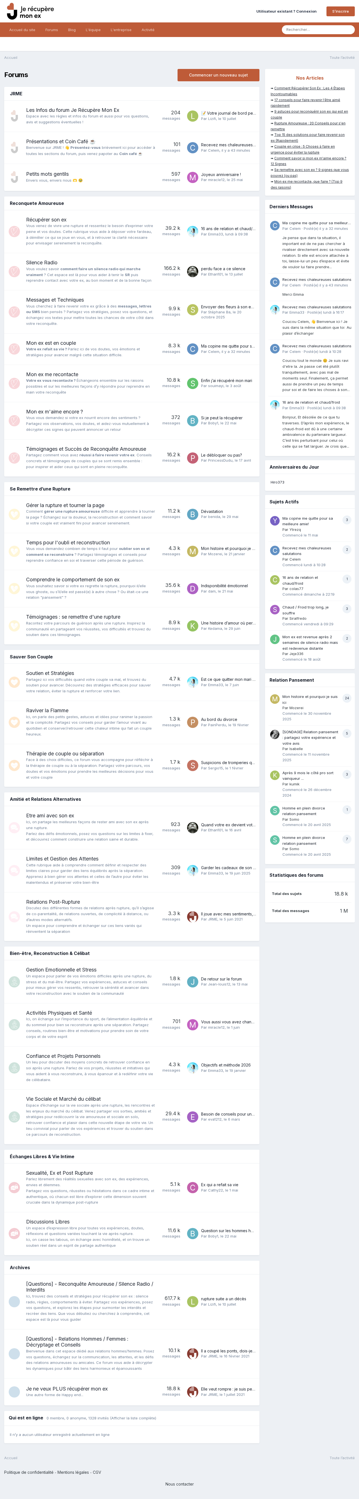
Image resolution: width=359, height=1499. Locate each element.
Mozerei (215, 554)
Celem (213, 150)
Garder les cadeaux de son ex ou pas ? (238, 867)
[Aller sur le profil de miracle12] (192, 177)
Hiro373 (277, 482)
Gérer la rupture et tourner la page (65, 505)
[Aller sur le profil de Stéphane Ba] (192, 309)
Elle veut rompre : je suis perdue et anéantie (242, 1389)
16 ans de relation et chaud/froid (231, 228)
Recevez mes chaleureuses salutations (237, 144)
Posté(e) (326, 228)
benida (214, 516)
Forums (51, 29)
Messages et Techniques (55, 300)
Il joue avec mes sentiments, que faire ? (237, 914)
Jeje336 (296, 653)
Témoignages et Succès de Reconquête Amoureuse (86, 449)
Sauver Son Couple (31, 657)
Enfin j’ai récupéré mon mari (226, 380)
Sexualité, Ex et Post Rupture (59, 1173)
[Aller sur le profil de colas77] (275, 580)
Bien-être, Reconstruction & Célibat (50, 953)
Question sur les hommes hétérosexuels (238, 1230)
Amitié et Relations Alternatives (45, 799)
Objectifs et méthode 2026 (226, 1065)
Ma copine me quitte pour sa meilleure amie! (242, 346)
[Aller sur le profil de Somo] (275, 810)
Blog (72, 29)
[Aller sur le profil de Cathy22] (192, 1187)
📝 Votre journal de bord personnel (234, 113)
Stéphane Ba (219, 312)
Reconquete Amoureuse (37, 203)
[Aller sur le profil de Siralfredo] (275, 609)
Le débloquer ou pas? (221, 455)
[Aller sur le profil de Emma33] (192, 231)
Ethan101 (215, 274)
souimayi (216, 385)
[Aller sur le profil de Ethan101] (192, 271)
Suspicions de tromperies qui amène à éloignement (248, 762)
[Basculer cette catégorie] (251, 94)
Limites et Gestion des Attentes (62, 859)
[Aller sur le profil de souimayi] (192, 383)
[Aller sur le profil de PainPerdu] (192, 722)
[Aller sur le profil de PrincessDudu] (192, 458)
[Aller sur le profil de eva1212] (192, 1117)
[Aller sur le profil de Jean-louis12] (192, 981)
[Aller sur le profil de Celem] (192, 147)
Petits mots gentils (47, 174)
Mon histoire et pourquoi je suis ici (232, 548)
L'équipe (93, 29)
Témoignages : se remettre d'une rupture (73, 617)
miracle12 (216, 179)
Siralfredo (298, 618)
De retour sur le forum (221, 979)
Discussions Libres (48, 1222)
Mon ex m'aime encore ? (54, 412)
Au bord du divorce (219, 719)
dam (212, 591)
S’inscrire (340, 11)
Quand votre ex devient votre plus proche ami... (245, 824)
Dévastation (212, 511)
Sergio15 (215, 768)
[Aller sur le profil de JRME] (192, 916)
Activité (148, 29)
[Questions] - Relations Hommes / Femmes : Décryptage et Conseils (77, 1342)
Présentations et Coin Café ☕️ (61, 141)
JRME (16, 93)
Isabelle (296, 748)
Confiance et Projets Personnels (63, 1056)
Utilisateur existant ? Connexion (287, 11)
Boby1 (213, 423)
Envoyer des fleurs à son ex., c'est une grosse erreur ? (252, 306)
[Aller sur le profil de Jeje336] (275, 639)
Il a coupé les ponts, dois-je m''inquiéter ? (240, 1350)
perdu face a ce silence (223, 268)
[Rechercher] (349, 29)
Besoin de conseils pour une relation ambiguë (243, 1114)
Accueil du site (22, 29)
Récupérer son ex (46, 220)
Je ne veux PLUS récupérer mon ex (67, 1389)
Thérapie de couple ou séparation (65, 754)
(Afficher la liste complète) (133, 1418)
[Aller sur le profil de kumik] (275, 775)
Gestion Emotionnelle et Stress (61, 970)
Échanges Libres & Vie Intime (42, 1156)
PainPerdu (217, 725)
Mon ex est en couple (51, 343)
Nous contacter (179, 1484)
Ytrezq (295, 529)
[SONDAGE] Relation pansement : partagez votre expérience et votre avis (310, 738)
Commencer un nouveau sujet (218, 75)
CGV (97, 1472)
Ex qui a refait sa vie (219, 1184)
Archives (20, 1267)
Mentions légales (73, 1472)
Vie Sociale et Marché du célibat (63, 1099)
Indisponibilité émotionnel (224, 585)
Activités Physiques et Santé (59, 1013)
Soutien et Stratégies (50, 673)
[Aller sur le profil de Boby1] (192, 420)
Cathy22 (215, 1190)
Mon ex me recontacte (52, 374)
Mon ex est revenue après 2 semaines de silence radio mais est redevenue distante (310, 643)
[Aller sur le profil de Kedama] (192, 625)
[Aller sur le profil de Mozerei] (192, 551)
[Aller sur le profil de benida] (192, 514)
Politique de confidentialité (29, 1472)
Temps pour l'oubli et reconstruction (68, 542)
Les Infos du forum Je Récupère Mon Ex (72, 110)
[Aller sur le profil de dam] (192, 588)
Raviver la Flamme (47, 710)
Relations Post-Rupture (53, 902)
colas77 (296, 588)
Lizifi (212, 118)
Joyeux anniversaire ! (221, 174)
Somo (294, 819)
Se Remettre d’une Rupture (40, 489)
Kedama (215, 628)
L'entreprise (121, 29)
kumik (294, 784)
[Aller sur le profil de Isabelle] (275, 734)
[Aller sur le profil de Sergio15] (192, 765)
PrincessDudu (220, 460)
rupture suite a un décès (223, 1298)
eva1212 (215, 1119)
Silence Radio (41, 262)
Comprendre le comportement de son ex (72, 579)
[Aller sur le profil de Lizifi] (192, 116)
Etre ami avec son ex (50, 815)
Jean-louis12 (219, 984)
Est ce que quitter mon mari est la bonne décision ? (248, 679)
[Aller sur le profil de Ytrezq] (275, 521)
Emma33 (215, 234)
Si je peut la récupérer (222, 417)
